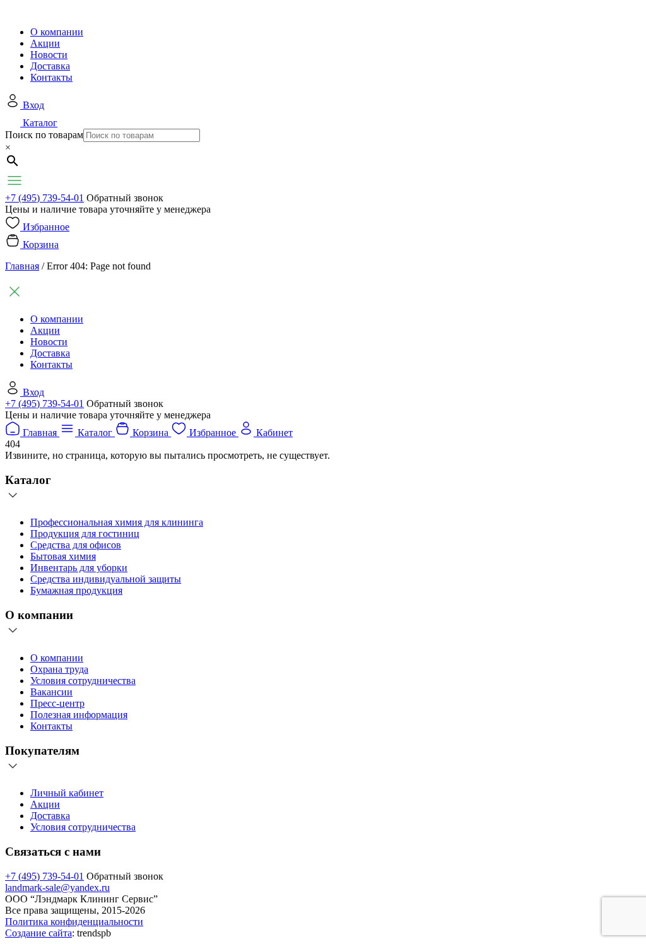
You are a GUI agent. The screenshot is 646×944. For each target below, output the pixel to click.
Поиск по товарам (44, 134)
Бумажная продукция (76, 590)
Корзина (41, 244)
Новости (49, 54)
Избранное (46, 226)
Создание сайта (38, 933)
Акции (45, 43)
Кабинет (274, 432)
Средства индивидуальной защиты (105, 579)
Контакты (51, 77)
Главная (22, 266)
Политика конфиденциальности (74, 921)
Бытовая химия (63, 556)
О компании (56, 32)
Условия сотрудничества (83, 680)
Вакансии (51, 692)
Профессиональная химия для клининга (116, 522)
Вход (33, 105)
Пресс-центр (57, 703)
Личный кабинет (66, 793)
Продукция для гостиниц (84, 533)
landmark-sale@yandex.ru (57, 887)
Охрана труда (59, 669)
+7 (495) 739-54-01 (44, 197)
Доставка (50, 66)
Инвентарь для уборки (78, 567)
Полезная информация (78, 714)
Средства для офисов (75, 545)
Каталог (40, 122)
